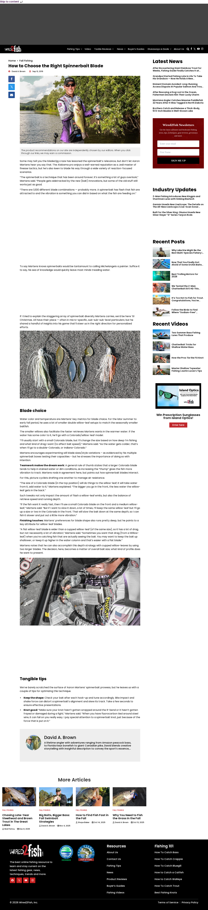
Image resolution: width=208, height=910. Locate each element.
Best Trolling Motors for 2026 (185, 275)
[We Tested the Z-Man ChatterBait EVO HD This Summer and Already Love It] (161, 288)
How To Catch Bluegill (168, 866)
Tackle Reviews (102, 49)
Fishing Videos (115, 892)
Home (12, 60)
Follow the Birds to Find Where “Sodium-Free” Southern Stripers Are (184, 312)
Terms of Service (168, 902)
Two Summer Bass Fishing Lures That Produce (186, 334)
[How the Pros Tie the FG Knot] (161, 358)
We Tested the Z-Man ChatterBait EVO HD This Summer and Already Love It (187, 288)
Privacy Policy (190, 902)
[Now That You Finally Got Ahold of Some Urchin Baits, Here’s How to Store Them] (161, 264)
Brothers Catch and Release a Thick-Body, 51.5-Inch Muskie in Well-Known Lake (176, 109)
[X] (19, 880)
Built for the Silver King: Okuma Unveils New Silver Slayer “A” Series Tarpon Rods (176, 213)
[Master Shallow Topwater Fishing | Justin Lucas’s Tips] (161, 370)
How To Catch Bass (167, 852)
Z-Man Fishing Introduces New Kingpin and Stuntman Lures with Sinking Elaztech (176, 197)
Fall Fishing (26, 60)
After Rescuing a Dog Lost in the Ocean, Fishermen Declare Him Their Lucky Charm (176, 93)
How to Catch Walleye (168, 879)
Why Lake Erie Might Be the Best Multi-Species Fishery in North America (188, 253)
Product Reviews (117, 879)
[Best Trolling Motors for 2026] (161, 276)
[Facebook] (12, 880)
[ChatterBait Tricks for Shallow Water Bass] (161, 346)
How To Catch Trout (167, 886)
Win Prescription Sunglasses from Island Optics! (178, 416)
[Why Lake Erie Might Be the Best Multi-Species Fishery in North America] (161, 252)
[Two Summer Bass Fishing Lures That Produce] (161, 334)
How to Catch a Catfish (169, 872)
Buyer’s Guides (136, 49)
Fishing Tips (73, 49)
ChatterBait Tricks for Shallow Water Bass (184, 346)
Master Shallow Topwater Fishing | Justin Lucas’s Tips (187, 369)
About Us (179, 49)
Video (88, 49)
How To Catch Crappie (169, 859)
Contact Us (114, 859)
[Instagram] (32, 880)
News (120, 49)
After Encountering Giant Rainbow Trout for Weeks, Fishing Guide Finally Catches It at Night (177, 71)
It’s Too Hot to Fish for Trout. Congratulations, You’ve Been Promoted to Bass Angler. (188, 301)
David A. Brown (60, 737)
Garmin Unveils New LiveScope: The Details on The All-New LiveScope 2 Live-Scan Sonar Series (178, 207)
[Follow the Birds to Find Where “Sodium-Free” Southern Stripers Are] (161, 311)
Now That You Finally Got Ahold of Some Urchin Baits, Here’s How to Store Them (187, 265)
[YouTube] (26, 880)
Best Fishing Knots (166, 892)
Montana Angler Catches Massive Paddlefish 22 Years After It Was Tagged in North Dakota (178, 101)
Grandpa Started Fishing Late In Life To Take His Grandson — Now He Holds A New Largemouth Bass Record (177, 79)
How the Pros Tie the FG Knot (188, 357)
